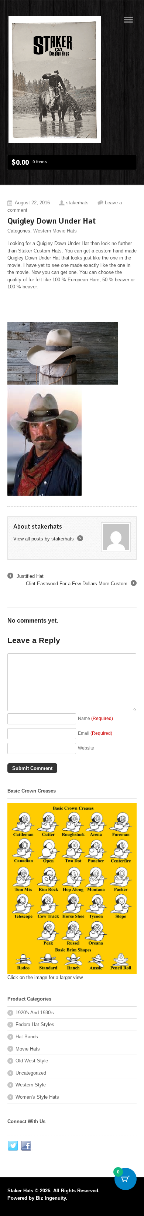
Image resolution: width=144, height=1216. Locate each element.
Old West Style (32, 1060)
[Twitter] (13, 1146)
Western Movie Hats (55, 231)
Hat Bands (27, 1036)
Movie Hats (28, 1049)
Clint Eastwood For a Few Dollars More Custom (81, 584)
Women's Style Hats (37, 1097)
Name (95, 718)
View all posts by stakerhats (47, 539)
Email (95, 733)
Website (86, 748)
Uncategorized (31, 1073)
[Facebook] (26, 1146)
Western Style (31, 1085)
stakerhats (77, 202)
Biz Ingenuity (51, 1198)
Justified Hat (25, 576)
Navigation (128, 20)
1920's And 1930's (35, 1012)
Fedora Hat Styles (35, 1024)
